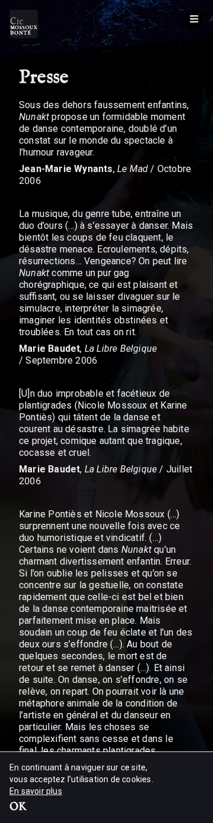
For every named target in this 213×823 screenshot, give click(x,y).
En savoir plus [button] (35, 791)
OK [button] (17, 808)
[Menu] (194, 18)
